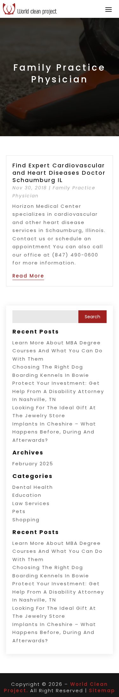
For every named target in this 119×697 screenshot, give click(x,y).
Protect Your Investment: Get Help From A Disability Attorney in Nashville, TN (58, 391)
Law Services (31, 503)
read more (28, 275)
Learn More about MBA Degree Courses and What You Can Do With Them (57, 350)
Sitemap (102, 690)
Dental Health (32, 487)
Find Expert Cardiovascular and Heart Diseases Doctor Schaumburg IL (59, 172)
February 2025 (32, 463)
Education (27, 495)
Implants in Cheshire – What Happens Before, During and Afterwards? (54, 431)
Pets (19, 511)
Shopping (26, 519)
